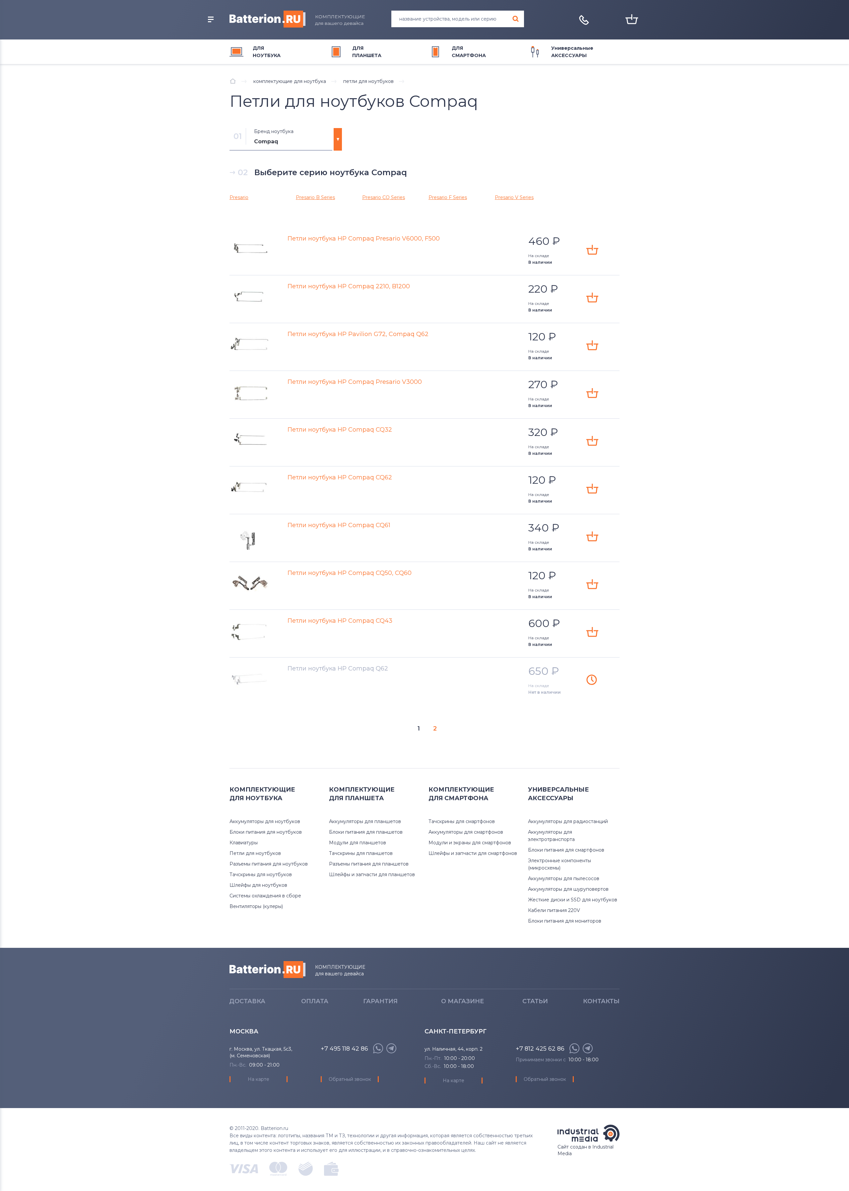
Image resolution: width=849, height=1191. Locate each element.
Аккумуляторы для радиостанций (568, 821)
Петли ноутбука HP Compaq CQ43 (340, 620)
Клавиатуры (243, 843)
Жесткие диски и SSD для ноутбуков (572, 900)
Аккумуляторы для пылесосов (563, 878)
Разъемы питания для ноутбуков (268, 864)
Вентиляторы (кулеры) (256, 906)
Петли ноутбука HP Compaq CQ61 (339, 525)
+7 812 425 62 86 (540, 1049)
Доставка (247, 1001)
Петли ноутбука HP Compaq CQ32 (340, 429)
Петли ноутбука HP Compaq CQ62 (340, 477)
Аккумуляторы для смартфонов (465, 832)
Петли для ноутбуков (255, 853)
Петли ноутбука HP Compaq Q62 (338, 668)
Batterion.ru (267, 969)
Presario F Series (447, 197)
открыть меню (211, 20)
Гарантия (380, 1001)
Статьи (535, 1001)
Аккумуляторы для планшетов (365, 821)
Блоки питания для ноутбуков (265, 832)
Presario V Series (514, 197)
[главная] (232, 81)
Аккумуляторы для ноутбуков (264, 821)
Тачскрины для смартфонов (461, 821)
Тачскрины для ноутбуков (260, 874)
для (267, 51)
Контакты (601, 1001)
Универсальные (572, 51)
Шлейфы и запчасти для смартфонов (472, 853)
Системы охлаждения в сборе (265, 896)
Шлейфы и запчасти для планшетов (372, 874)
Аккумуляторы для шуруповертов (568, 889)
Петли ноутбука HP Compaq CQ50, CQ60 (350, 573)
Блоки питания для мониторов (564, 921)
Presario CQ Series (383, 197)
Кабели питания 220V (554, 910)
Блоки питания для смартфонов (566, 850)
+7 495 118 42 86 (344, 1049)
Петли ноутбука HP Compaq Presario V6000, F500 (364, 238)
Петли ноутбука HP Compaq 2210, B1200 (349, 286)
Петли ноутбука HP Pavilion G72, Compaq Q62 (358, 334)
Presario (238, 197)
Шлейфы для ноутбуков (258, 885)
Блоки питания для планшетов (366, 832)
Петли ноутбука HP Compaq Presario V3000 (355, 381)
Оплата (314, 1001)
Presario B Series (315, 197)
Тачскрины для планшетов (361, 853)
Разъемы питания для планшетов (369, 864)
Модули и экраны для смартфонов (469, 843)
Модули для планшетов (357, 843)
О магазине (462, 1001)
